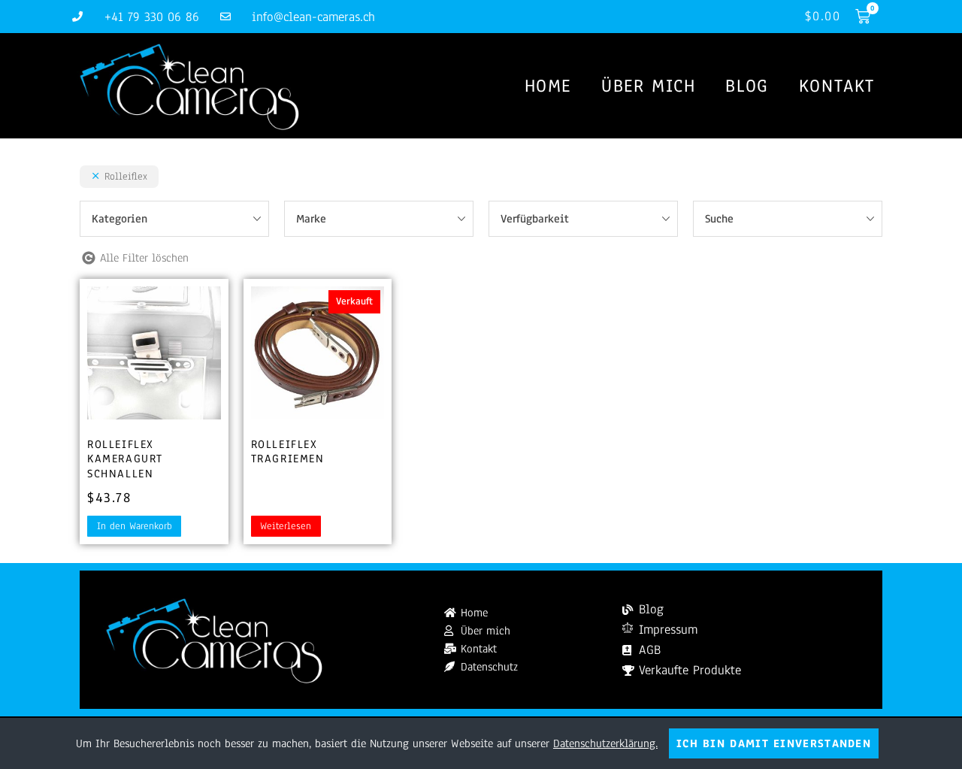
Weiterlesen (285, 526)
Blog (746, 86)
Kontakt (837, 86)
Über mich (648, 86)
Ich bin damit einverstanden (773, 743)
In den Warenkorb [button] (134, 526)
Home (548, 86)
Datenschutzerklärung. (605, 743)
